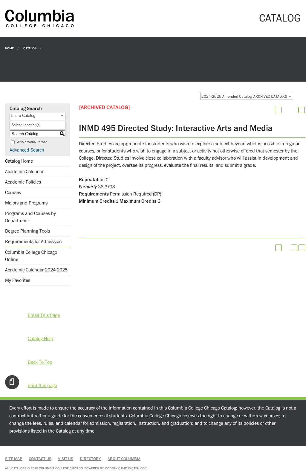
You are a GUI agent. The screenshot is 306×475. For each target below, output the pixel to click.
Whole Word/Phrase (32, 142)
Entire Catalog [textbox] (23, 115)
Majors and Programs (26, 203)
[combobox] (246, 96)
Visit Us (65, 459)
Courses (13, 193)
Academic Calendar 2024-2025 (36, 270)
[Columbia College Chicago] (39, 18)
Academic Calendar (24, 172)
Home (9, 48)
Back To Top (40, 362)
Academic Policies (23, 182)
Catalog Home (19, 161)
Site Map (13, 459)
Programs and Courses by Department (30, 217)
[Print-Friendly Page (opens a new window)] (294, 248)
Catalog (29, 48)
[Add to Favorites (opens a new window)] (278, 110)
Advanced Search (27, 150)
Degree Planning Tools (27, 231)
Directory (90, 459)
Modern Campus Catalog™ (126, 468)
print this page (42, 386)
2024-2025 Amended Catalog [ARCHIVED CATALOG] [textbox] (244, 96)
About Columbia (124, 459)
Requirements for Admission (33, 242)
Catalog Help (40, 339)
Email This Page (44, 315)
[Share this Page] (286, 110)
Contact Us (40, 459)
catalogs (18, 468)
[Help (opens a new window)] (301, 110)
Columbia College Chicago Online (31, 255)
